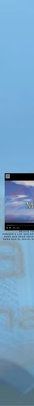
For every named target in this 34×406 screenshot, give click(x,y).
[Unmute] (10, 228)
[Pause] (7, 228)
